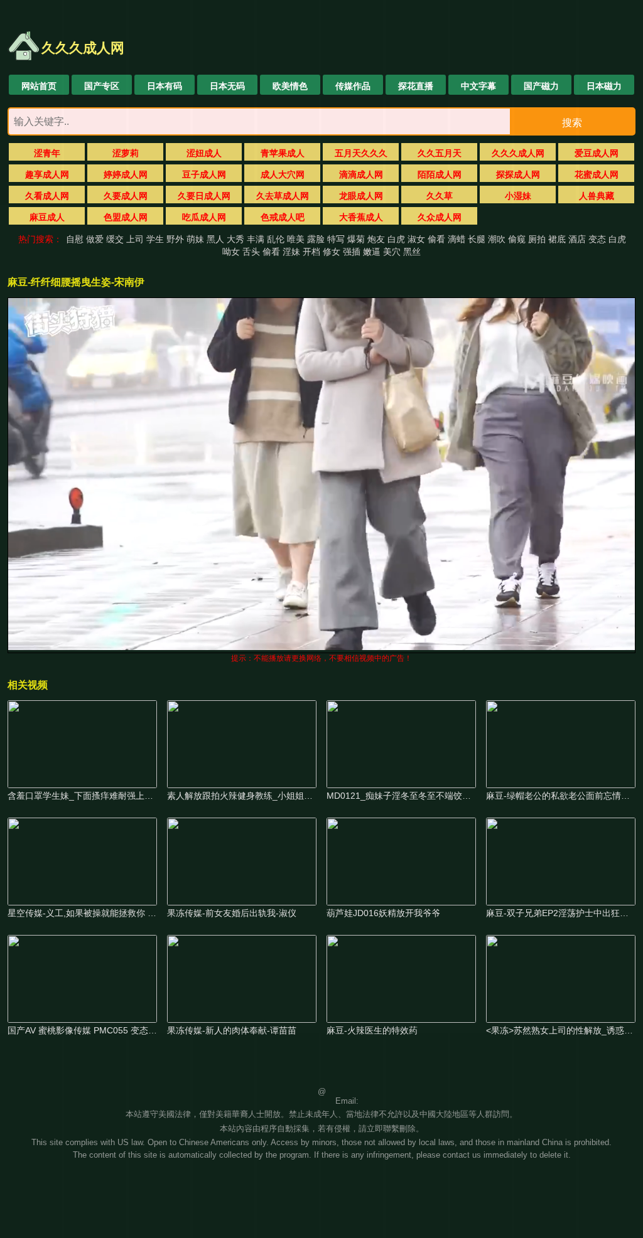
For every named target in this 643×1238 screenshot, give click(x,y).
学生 (155, 239)
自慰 (75, 239)
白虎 (396, 239)
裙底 (557, 239)
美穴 (392, 252)
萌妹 (195, 239)
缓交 (115, 239)
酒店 (577, 239)
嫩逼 (372, 252)
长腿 (476, 239)
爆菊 (356, 239)
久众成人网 (440, 217)
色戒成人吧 (283, 217)
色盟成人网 (126, 217)
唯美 (296, 239)
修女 (331, 252)
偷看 (436, 239)
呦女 (231, 252)
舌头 (251, 252)
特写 (336, 239)
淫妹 (291, 252)
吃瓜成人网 (204, 217)
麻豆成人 (47, 217)
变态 (597, 239)
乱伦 (275, 239)
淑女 (416, 239)
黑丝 (412, 252)
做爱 (95, 239)
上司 (135, 239)
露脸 (316, 239)
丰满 (255, 239)
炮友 (376, 239)
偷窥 (517, 239)
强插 (351, 252)
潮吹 (496, 239)
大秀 (235, 239)
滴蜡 (456, 239)
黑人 (215, 239)
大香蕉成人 (361, 217)
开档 (311, 252)
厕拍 (537, 239)
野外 (175, 239)
